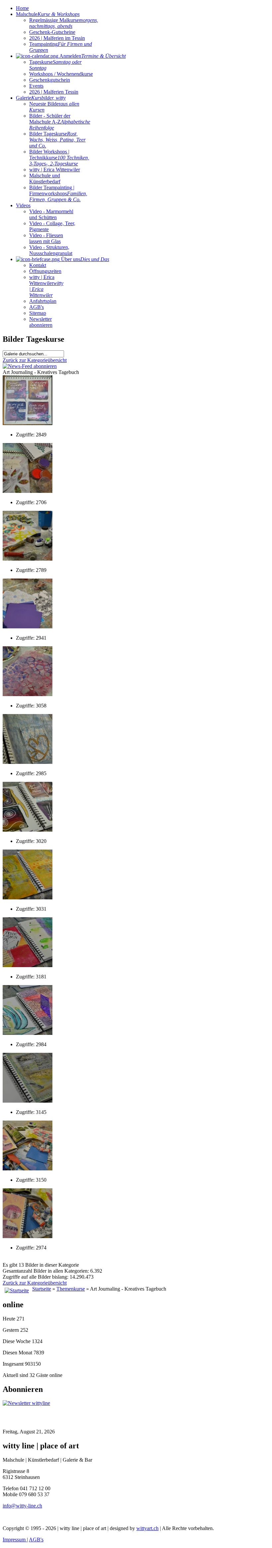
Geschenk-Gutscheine (52, 32)
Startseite (41, 1289)
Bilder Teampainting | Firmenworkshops (58, 193)
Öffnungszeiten (45, 271)
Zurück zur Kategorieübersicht (35, 360)
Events (36, 86)
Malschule (48, 14)
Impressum (15, 1539)
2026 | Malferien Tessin (53, 92)
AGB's (36, 307)
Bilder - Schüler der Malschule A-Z (59, 122)
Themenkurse (70, 1289)
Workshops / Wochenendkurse (61, 74)
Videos (23, 205)
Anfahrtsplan (42, 301)
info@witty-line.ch (22, 1505)
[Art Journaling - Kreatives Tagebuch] (27, 423)
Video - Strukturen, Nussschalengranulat (50, 250)
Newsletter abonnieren (40, 322)
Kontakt (37, 265)
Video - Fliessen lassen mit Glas (46, 238)
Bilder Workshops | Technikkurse (59, 157)
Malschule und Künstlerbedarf (44, 178)
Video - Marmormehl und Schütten (51, 214)
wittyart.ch (147, 1528)
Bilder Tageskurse (57, 139)
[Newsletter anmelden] (26, 1403)
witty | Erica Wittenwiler (54, 169)
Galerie (41, 98)
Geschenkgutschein (49, 80)
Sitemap (37, 313)
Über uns (84, 259)
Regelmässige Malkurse (63, 23)
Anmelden (92, 56)
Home (22, 8)
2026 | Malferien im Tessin (57, 38)
